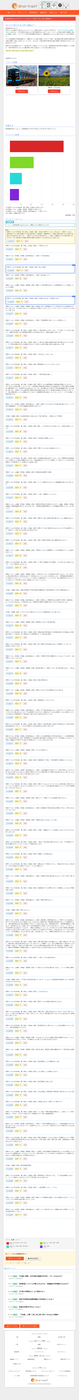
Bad (26, 241)
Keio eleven (24, 87)
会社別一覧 (61, 1337)
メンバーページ (39, 1352)
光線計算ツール (65, 1359)
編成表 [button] (44, 12)
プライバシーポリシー (48, 1371)
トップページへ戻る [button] (30, 1326)
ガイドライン (62, 1352)
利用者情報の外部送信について (39, 1375)
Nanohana (47, 1384)
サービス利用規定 (65, 1371)
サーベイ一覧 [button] (12, 1326)
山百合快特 (56, 87)
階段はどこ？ (48, 1359)
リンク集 (17, 1375)
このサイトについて (14, 1371)
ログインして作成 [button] (15, 1258)
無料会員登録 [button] (34, 1258)
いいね (10, 241)
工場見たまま (17, 1364)
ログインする (53, 2)
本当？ (19, 241)
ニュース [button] (12, 12)
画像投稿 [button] (34, 12)
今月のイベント (61, 1344)
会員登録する (45, 2)
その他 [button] (64, 12)
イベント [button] (23, 12)
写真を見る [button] (21, 91)
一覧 (16, 1337)
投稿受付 (16, 1352)
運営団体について (31, 1371)
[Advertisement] (40, 109)
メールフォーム (62, 1375)
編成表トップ (14, 1359)
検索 (39, 1337)
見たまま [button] (54, 12)
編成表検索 (31, 1359)
